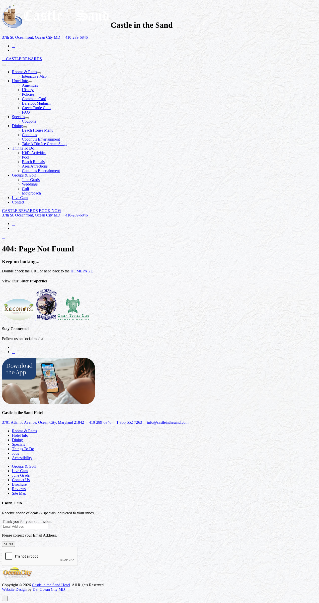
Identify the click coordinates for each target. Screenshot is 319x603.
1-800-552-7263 (129, 422)
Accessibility (22, 458)
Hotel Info (20, 81)
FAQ (26, 112)
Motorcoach (31, 193)
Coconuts (29, 135)
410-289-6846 (76, 37)
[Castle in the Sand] (55, 24)
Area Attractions (35, 166)
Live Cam (20, 198)
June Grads (31, 180)
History (28, 90)
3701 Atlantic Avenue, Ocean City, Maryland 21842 (43, 422)
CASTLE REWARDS (24, 59)
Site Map (19, 493)
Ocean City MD (52, 589)
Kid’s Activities (34, 153)
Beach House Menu (37, 130)
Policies (28, 94)
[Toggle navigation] (4, 64)
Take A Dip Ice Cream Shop (44, 144)
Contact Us (21, 480)
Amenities (30, 85)
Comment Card (34, 99)
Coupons (29, 121)
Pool (25, 157)
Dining (17, 126)
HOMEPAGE (82, 271)
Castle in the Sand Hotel (51, 585)
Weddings (30, 184)
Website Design (14, 589)
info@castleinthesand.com (167, 422)
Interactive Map (34, 76)
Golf (25, 189)
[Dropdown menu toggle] (39, 73)
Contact (18, 202)
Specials (18, 117)
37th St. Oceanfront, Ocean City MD (31, 37)
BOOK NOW (50, 210)
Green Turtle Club (36, 108)
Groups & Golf (24, 175)
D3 (35, 589)
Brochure (19, 484)
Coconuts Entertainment (41, 139)
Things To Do (23, 148)
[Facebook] (13, 46)
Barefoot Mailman (36, 103)
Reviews (19, 489)
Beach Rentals (33, 162)
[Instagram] (13, 50)
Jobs (15, 453)
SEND (8, 544)
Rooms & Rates (24, 72)
